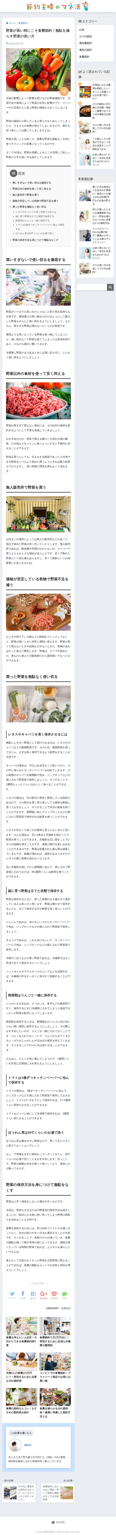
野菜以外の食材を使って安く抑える (32, 188)
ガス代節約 (85, 36)
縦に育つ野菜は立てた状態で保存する (35, 216)
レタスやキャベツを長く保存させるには (36, 212)
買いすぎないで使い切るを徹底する (32, 182)
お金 (81, 29)
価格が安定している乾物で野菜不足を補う (35, 200)
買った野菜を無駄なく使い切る (29, 206)
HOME (60, 1522)
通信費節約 (85, 43)
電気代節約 (85, 49)
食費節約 (66, 1308)
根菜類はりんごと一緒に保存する (33, 220)
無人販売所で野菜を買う (26, 194)
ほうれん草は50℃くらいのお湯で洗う (35, 233)
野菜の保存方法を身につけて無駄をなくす (35, 240)
